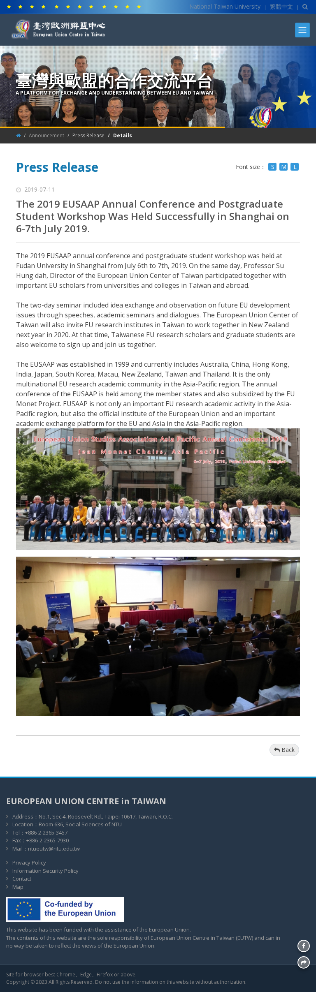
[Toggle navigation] (302, 30)
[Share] (303, 962)
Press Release (88, 135)
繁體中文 (281, 6)
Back (287, 750)
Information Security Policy (45, 870)
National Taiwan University (224, 6)
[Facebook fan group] (303, 946)
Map (17, 886)
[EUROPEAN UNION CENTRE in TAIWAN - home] (60, 38)
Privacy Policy (29, 862)
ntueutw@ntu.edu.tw (54, 848)
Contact (21, 878)
